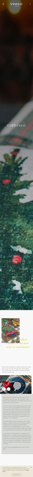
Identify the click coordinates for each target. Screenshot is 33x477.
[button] (3, 4)
